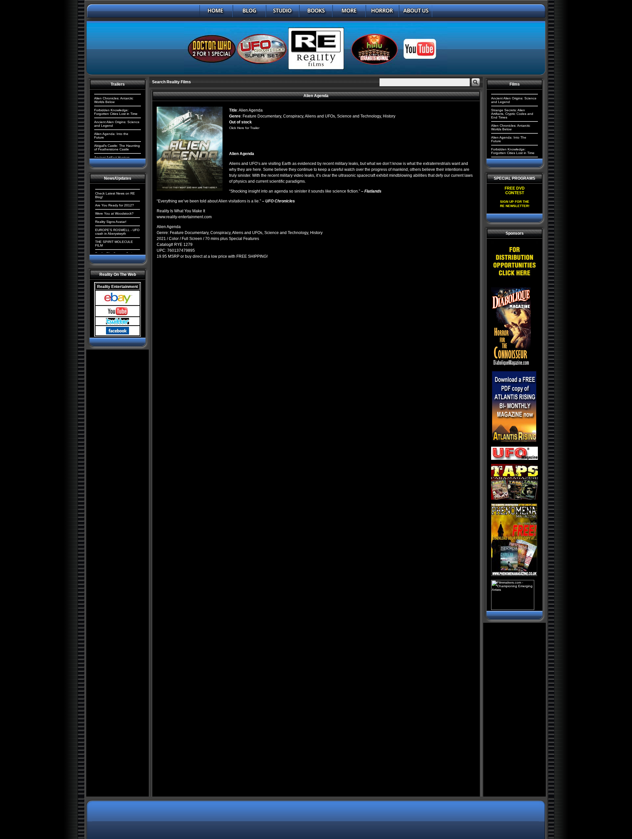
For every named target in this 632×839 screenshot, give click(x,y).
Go (475, 82)
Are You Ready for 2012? (114, 205)
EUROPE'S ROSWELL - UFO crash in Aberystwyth (117, 231)
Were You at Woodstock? (114, 213)
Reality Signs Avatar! (110, 221)
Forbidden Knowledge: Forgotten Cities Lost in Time (116, 112)
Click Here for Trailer (244, 128)
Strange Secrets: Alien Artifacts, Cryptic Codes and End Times (512, 113)
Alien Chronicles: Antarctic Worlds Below (113, 100)
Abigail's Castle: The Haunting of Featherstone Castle (117, 147)
